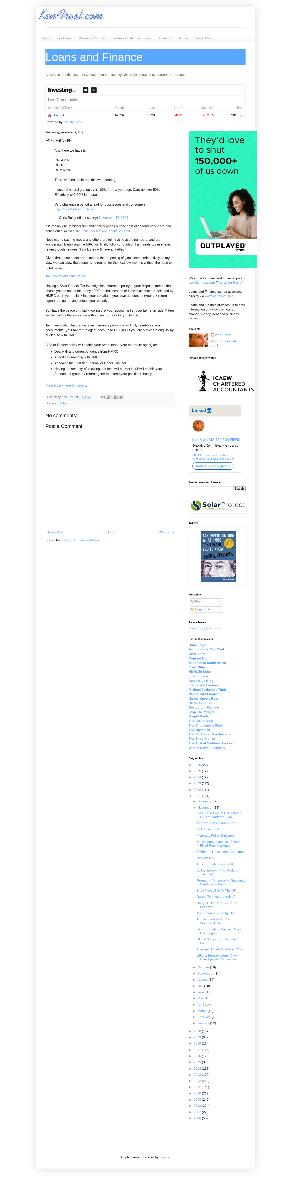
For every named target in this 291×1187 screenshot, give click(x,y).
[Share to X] (111, 397)
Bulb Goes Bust (208, 829)
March (203, 1011)
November (205, 807)
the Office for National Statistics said (103, 231)
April (201, 1004)
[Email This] (103, 397)
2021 (198, 796)
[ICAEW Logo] (226, 399)
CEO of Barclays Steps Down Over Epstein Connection (217, 957)
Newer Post (55, 532)
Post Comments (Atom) (82, 540)
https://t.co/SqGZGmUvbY (74, 209)
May (201, 998)
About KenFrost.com (173, 38)
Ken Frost (68, 397)
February (205, 1017)
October (204, 967)
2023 (198, 783)
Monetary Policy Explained (216, 835)
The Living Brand (229, 282)
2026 (198, 765)
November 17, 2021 (113, 218)
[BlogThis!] (107, 397)
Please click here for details (65, 385)
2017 (198, 1050)
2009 (198, 1099)
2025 (198, 771)
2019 (198, 1037)
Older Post (166, 532)
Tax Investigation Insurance (132, 38)
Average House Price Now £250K (221, 949)
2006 (198, 1118)
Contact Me (203, 38)
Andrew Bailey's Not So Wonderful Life (213, 921)
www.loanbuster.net (219, 296)
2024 (198, 777)
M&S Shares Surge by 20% (216, 913)
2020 (198, 1031)
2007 (198, 1112)
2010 (198, 1093)
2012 (198, 1081)
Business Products (92, 38)
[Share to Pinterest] (120, 397)
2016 (198, 1056)
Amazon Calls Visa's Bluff (215, 864)
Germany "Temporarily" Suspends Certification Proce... (221, 882)
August (203, 979)
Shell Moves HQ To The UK (216, 890)
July (201, 986)
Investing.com (73, 122)
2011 (197, 1087)
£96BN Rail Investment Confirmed (221, 851)
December (205, 801)
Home (46, 38)
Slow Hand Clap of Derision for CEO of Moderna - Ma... (219, 815)
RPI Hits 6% (205, 858)
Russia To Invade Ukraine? (216, 896)
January (204, 1023)
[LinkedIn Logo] (215, 471)
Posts (198, 601)
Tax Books (64, 38)
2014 (198, 1068)
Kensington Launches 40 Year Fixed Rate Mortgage (218, 843)
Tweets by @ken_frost (205, 628)
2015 (198, 1062)
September (206, 973)
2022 (198, 789)
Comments (202, 609)
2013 (198, 1074)
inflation (63, 403)
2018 (198, 1043)
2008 (198, 1105)
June (202, 992)
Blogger (164, 1157)
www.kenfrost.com (202, 282)
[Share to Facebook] (116, 397)
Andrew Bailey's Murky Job (216, 823)
